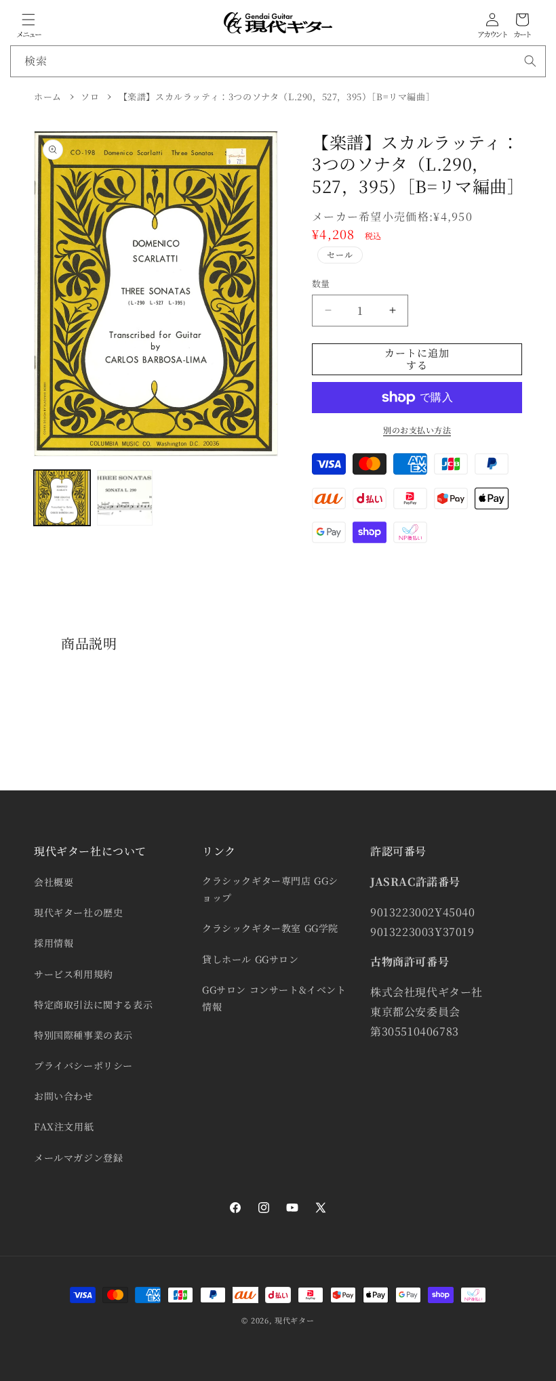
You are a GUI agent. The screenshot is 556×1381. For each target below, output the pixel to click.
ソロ (90, 96)
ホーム (48, 96)
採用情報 (53, 943)
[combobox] (278, 61)
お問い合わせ (64, 1096)
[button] (28, 20)
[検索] (530, 61)
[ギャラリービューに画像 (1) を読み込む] (62, 498)
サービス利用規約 (73, 974)
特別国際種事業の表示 (83, 1035)
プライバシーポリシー (83, 1065)
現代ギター (295, 1320)
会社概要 (53, 882)
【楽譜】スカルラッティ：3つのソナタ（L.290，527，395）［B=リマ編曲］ (277, 96)
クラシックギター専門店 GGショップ (270, 889)
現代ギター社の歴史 (78, 912)
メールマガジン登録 (78, 1157)
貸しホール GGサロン (250, 959)
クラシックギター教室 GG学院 (270, 928)
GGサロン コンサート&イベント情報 (274, 998)
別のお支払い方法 (417, 429)
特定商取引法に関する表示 (93, 1004)
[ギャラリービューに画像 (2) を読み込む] (125, 498)
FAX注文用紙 (64, 1126)
